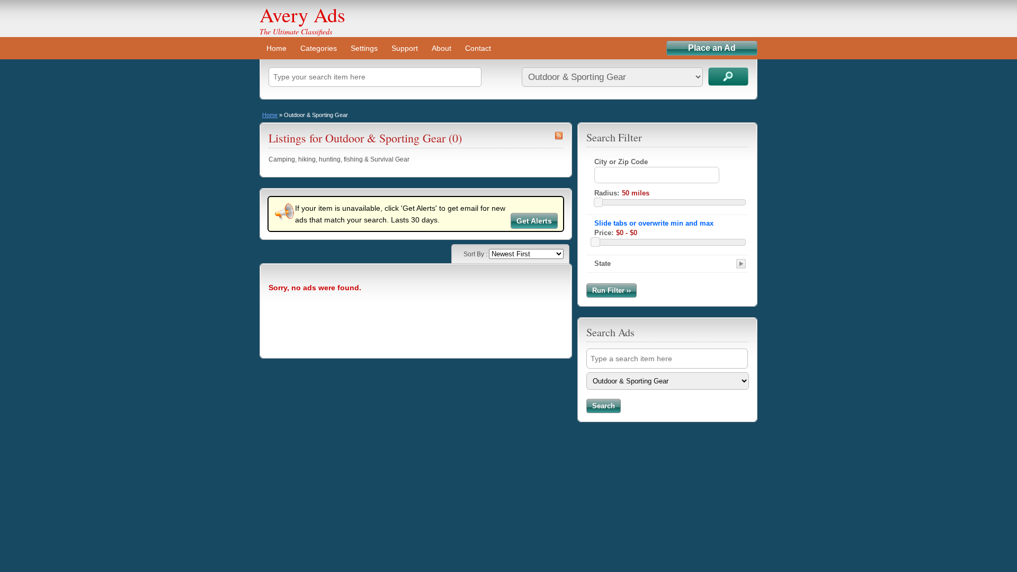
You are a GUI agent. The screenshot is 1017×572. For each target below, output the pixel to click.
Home (276, 48)
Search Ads (728, 76)
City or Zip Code (621, 162)
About (441, 48)
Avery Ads (302, 14)
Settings (364, 48)
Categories (318, 48)
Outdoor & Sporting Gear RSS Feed (559, 135)
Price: (603, 233)
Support (404, 48)
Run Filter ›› (611, 290)
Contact (478, 48)
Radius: (606, 193)
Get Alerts (534, 221)
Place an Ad (712, 47)
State (602, 263)
